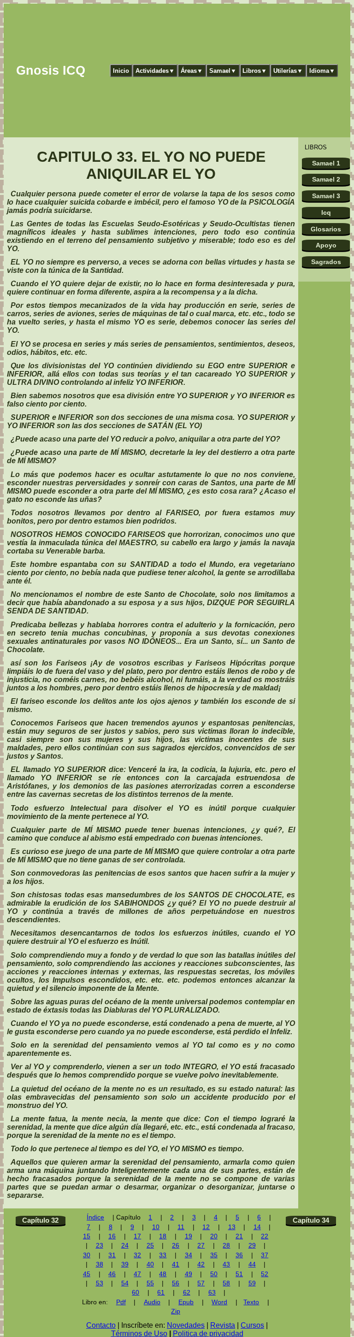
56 (175, 1283)
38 (99, 1264)
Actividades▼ (155, 70)
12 (206, 1227)
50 (214, 1274)
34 (188, 1255)
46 (112, 1274)
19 (188, 1236)
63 (212, 1292)
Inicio (121, 70)
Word (219, 1302)
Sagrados (326, 261)
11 (180, 1227)
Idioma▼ (322, 70)
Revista (222, 1325)
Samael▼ (222, 70)
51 (239, 1274)
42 (201, 1264)
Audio (152, 1302)
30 (86, 1255)
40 (150, 1264)
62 (186, 1292)
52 (264, 1274)
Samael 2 (326, 179)
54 (125, 1283)
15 (86, 1236)
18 (162, 1236)
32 (137, 1255)
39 (125, 1264)
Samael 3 (326, 196)
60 (135, 1292)
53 (99, 1283)
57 (201, 1283)
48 (162, 1274)
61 (161, 1292)
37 (264, 1255)
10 (155, 1227)
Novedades (186, 1325)
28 (226, 1245)
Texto (251, 1302)
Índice (95, 1217)
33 (162, 1255)
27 (201, 1245)
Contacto (101, 1325)
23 (99, 1245)
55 (150, 1283)
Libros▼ (254, 70)
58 (226, 1283)
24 (125, 1245)
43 (226, 1264)
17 (137, 1236)
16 (112, 1236)
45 (86, 1274)
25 (150, 1245)
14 (257, 1227)
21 (239, 1236)
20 (214, 1236)
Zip (175, 1311)
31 (112, 1255)
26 (175, 1245)
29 (252, 1245)
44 (252, 1264)
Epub (186, 1302)
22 (264, 1236)
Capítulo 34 (311, 1220)
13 (232, 1227)
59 (252, 1283)
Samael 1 (326, 163)
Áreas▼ (192, 70)
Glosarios (326, 229)
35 (214, 1255)
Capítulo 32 (40, 1220)
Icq (326, 212)
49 (188, 1274)
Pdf (121, 1302)
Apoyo (326, 245)
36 (239, 1255)
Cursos (252, 1325)
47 (137, 1274)
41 (175, 1264)
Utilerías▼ (288, 70)
